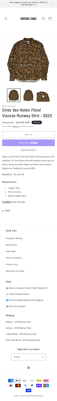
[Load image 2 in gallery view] (28, 95)
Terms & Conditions (14, 257)
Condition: (7, 201)
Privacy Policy (12, 264)
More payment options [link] (28, 150)
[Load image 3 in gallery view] (43, 95)
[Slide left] (3, 96)
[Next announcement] (51, 4)
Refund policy (11, 244)
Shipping (16, 126)
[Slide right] (54, 96)
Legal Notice (11, 251)
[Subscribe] (42, 357)
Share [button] (7, 210)
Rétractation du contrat (15, 271)
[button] (6, 18)
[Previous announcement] (5, 4)
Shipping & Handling (14, 238)
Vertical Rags (24, 396)
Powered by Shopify (37, 396)
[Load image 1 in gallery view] (13, 95)
